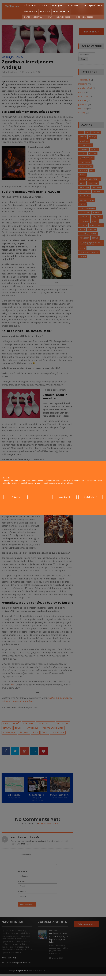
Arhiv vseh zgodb (63, 17)
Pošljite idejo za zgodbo (83, 17)
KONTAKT (49, 17)
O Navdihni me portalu (33, 17)
